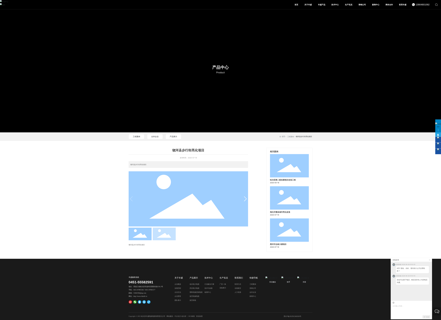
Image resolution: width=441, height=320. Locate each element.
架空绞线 (193, 300)
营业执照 (199, 316)
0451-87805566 (138, 290)
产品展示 (173, 136)
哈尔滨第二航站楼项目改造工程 (283, 180)
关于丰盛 (179, 278)
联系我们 (239, 278)
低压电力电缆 (194, 284)
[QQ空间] (144, 302)
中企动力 (178, 316)
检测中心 (208, 292)
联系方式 (238, 284)
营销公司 (253, 288)
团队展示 (178, 300)
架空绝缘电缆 (194, 296)
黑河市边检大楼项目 (278, 244)
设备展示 (223, 288)
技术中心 (209, 278)
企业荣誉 (178, 296)
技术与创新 (209, 288)
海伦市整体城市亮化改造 (280, 212)
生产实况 (224, 278)
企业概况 (178, 284)
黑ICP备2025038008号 (292, 316)
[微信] (135, 302)
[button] (245, 198)
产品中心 (220, 67)
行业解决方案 (209, 284)
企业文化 (178, 292)
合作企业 (155, 136)
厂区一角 (223, 284)
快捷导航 (254, 278)
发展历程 (178, 288)
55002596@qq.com (139, 293)
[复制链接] (148, 302)
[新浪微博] (130, 302)
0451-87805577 (150, 290)
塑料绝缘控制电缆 (196, 292)
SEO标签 (191, 316)
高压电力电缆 (194, 288)
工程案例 (136, 136)
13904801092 (423, 4)
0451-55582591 (141, 282)
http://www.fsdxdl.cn (140, 296)
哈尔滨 (183, 316)
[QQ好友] (139, 302)
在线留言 (238, 288)
